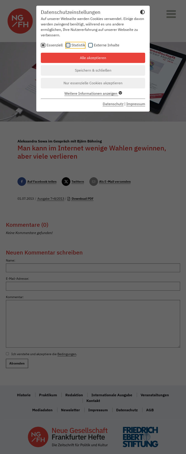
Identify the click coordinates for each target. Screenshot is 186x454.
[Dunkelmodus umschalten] (142, 12)
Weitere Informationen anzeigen (91, 93)
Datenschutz (113, 104)
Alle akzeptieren (93, 57)
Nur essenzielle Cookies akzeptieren (93, 83)
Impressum (135, 104)
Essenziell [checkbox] (54, 45)
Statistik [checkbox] (78, 45)
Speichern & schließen (93, 70)
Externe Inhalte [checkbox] (106, 45)
